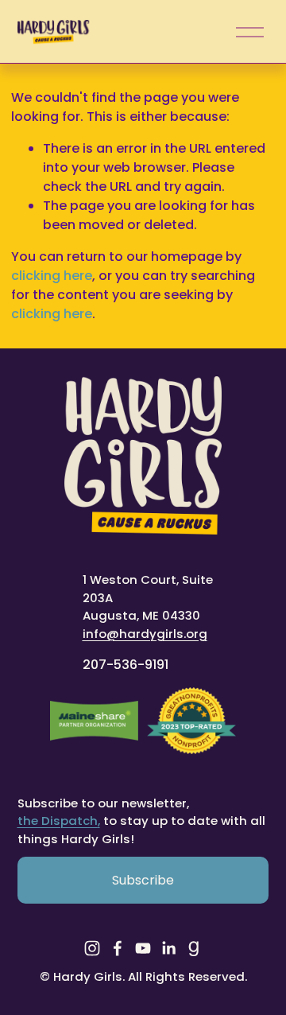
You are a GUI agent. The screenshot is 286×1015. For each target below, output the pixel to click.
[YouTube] (143, 948)
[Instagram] (92, 948)
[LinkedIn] (168, 948)
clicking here (51, 275)
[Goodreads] (194, 948)
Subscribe (143, 880)
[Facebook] (118, 948)
